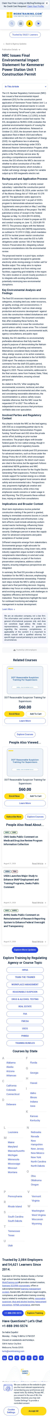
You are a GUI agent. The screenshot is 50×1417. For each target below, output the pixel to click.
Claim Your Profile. (35, 6)
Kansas (34, 1116)
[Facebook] (29, 1357)
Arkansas (11, 1075)
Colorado (11, 1089)
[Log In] (29, 23)
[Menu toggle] (20, 23)
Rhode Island (15, 1206)
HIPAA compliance (21, 1305)
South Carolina (15, 1216)
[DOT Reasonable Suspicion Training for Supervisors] (25, 680)
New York (36, 1157)
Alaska (9, 1066)
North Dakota (38, 1165)
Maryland (13, 1146)
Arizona (10, 1071)
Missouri (12, 1168)
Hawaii (33, 1083)
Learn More (7, 609)
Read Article (39, 863)
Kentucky (35, 1120)
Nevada (35, 1136)
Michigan (13, 1155)
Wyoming (37, 1223)
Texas (11, 1235)
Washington (38, 1210)
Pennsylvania (15, 1196)
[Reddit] (35, 1357)
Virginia (35, 1200)
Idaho (33, 1093)
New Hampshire (37, 1142)
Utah (10, 1245)
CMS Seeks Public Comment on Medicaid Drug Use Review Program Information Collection (23, 840)
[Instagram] (23, 1357)
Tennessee (14, 1231)
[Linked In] (4, 1357)
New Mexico (37, 1153)
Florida (33, 1062)
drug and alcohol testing (23, 1301)
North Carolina (38, 1161)
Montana (12, 1172)
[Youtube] (10, 1357)
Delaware (11, 1104)
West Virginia (39, 1215)
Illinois (33, 1097)
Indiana (34, 1101)
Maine (11, 1142)
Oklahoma (36, 1180)
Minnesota (13, 1159)
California (11, 1085)
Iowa (32, 1106)
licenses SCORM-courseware (16, 1285)
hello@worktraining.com (13, 1351)
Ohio (33, 1176)
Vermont (36, 1196)
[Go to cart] (38, 23)
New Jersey (37, 1148)
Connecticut (12, 1094)
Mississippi (14, 1163)
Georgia (34, 1072)
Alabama (10, 1062)
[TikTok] (41, 1357)
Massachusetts (15, 1150)
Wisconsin (37, 1219)
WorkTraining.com (10, 1282)
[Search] (12, 23)
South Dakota (15, 1221)
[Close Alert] (46, 3)
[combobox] (25, 86)
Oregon (35, 1184)
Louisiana (13, 1132)
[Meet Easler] (16, 1357)
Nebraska (36, 1132)
